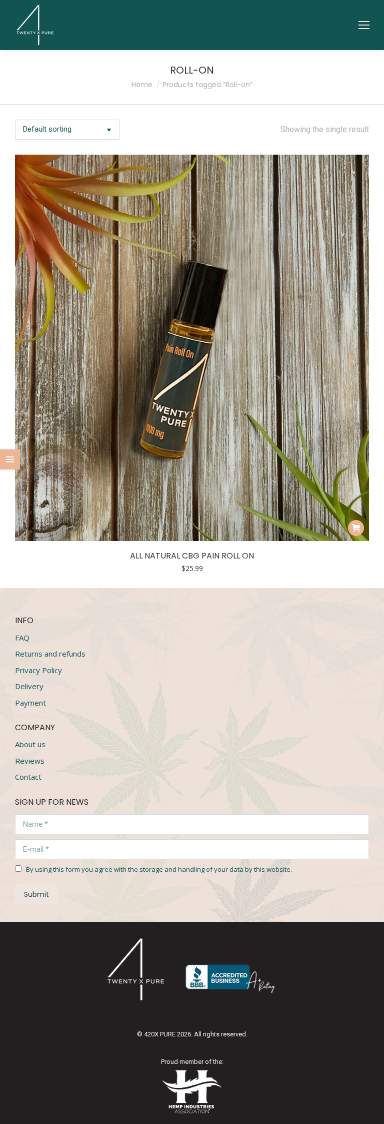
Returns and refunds (50, 654)
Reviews (29, 761)
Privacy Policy (38, 670)
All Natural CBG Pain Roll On (192, 555)
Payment (30, 703)
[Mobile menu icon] (364, 25)
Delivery (29, 686)
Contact (28, 777)
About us (30, 744)
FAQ (22, 638)
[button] (225, 17)
